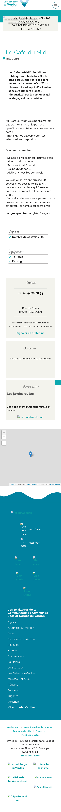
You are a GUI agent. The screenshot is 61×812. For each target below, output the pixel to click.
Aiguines (13, 622)
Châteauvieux (16, 656)
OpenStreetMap (33, 484)
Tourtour (13, 690)
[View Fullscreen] (4, 443)
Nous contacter (30, 755)
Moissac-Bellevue (19, 678)
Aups (11, 633)
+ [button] (4, 432)
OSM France (55, 484)
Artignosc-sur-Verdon (21, 627)
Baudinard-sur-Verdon (21, 639)
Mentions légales (30, 735)
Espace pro (41, 731)
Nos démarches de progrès (38, 727)
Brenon (12, 650)
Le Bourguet (15, 667)
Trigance (13, 695)
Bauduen (13, 644)
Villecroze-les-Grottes (21, 707)
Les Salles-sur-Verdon (21, 673)
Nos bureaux (13, 727)
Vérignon (13, 701)
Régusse (13, 684)
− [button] (4, 437)
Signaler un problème (30, 333)
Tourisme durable (22, 731)
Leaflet (13, 484)
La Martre (14, 661)
